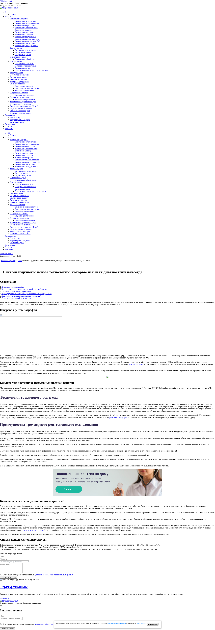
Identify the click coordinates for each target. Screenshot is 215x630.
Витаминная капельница (25, 32)
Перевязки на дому (18, 57)
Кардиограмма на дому (20, 120)
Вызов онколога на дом (20, 111)
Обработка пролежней (19, 75)
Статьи (13, 14)
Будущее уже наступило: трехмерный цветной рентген (24, 289)
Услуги (8, 16)
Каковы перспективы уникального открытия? (21, 296)
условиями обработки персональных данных (54, 575)
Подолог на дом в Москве (21, 108)
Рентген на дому (17, 122)
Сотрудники (10, 124)
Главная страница (8, 261)
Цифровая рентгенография (12, 287)
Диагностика (10, 115)
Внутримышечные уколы (25, 50)
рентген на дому (135, 364)
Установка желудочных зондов (23, 102)
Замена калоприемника (25, 99)
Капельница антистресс (25, 43)
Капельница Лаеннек (24, 34)
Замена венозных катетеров (26, 86)
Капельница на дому (18, 19)
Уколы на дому (16, 48)
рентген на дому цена (118, 417)
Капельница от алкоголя (25, 21)
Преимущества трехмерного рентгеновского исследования (26, 294)
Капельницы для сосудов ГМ (27, 41)
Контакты (9, 129)
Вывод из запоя (16, 72)
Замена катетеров (17, 84)
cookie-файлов (141, 623)
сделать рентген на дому (33, 530)
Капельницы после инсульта (27, 39)
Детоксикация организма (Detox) (24, 106)
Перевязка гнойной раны (25, 59)
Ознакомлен (153, 624)
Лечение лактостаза (18, 79)
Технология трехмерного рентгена (16, 291)
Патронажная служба (19, 93)
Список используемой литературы (16, 298)
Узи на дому (15, 117)
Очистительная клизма (24, 64)
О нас (7, 12)
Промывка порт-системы (20, 104)
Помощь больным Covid (20, 113)
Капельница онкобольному (26, 28)
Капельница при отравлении (27, 23)
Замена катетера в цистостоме (27, 88)
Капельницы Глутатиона (25, 37)
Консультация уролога (19, 81)
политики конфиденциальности (117, 623)
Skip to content (6, 1)
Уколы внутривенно (23, 52)
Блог (20, 261)
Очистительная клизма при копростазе (31, 70)
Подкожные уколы (23, 55)
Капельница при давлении (26, 46)
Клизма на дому (17, 61)
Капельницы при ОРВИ (25, 25)
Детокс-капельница (23, 30)
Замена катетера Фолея (24, 90)
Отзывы (8, 126)
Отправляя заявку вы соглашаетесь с (38, 575)
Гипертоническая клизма (25, 66)
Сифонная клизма (22, 68)
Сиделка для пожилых (24, 95)
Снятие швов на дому (19, 77)
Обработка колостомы (19, 97)
